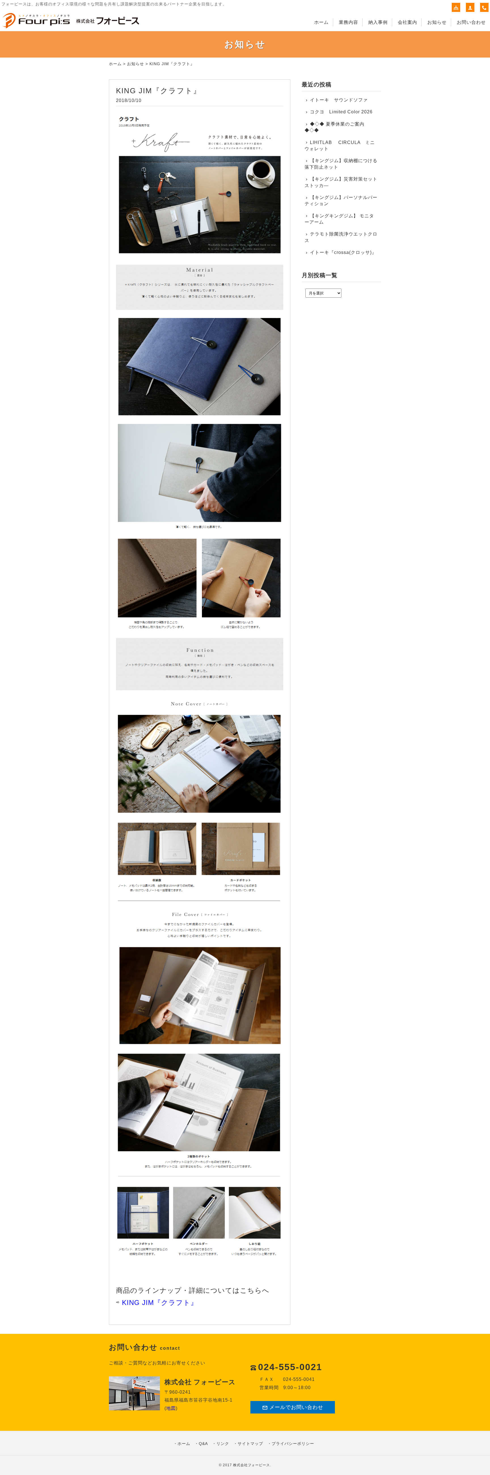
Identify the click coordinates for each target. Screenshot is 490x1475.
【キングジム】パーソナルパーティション (341, 200)
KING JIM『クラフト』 (160, 1302)
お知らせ (437, 22)
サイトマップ (250, 1443)
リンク (222, 1443)
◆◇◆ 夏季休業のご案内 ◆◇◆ (334, 127)
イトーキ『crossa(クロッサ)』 (343, 252)
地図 (171, 1408)
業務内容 (348, 22)
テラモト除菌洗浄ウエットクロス (341, 237)
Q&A (203, 1443)
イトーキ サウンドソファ (341, 100)
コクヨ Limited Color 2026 (341, 111)
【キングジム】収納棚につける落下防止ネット (341, 163)
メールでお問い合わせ (296, 1407)
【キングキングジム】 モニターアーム (339, 218)
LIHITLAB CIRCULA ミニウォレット (340, 145)
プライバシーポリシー (293, 1443)
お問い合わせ (471, 22)
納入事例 (378, 22)
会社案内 (407, 22)
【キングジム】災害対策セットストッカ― (341, 182)
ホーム (321, 22)
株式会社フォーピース (251, 1465)
